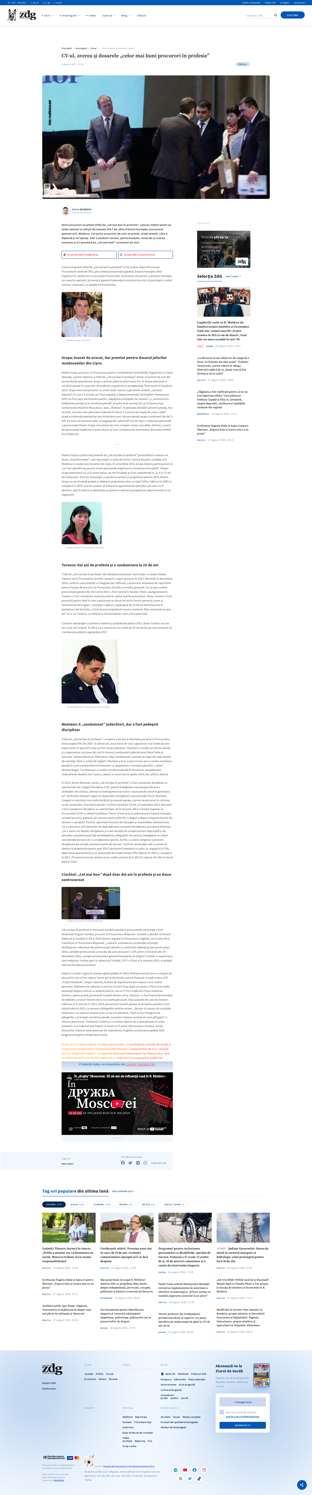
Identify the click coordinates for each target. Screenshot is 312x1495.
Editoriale (180, 1379)
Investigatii (69, 15)
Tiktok (199, 1478)
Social (104, 1328)
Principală (67, 48)
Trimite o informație (251, 2)
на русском (299, 2)
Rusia (77, 1204)
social (184, 1398)
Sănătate (183, 1373)
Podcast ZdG (198, 1373)
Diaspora (166, 1379)
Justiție (88, 1373)
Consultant (167, 1395)
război (126, 1204)
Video (92, 15)
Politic (201, 380)
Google (180, 1478)
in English (284, 2)
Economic (90, 1379)
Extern (102, 1379)
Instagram (204, 1470)
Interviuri (106, 1298)
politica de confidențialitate (242, 1416)
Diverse (113, 1379)
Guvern (54, 1204)
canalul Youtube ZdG (141, 1064)
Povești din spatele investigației (179, 1422)
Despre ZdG (270, 2)
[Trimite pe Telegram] (138, 1162)
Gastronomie (168, 1384)
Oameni (127, 1422)
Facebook (194, 1470)
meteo (148, 1204)
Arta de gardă (187, 1384)
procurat (68, 1163)
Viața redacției (196, 1379)
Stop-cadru (129, 1446)
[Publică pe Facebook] (122, 1162)
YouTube (185, 1470)
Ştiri (47, 15)
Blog (124, 15)
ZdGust (141, 15)
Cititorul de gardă (171, 1389)
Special (107, 15)
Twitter (189, 1478)
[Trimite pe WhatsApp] (145, 1162)
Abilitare (128, 1416)
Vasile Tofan (174, 1204)
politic (174, 1398)
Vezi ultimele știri (122, 1191)
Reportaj (140, 1441)
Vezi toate (232, 276)
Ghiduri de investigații (173, 1427)
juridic (164, 1398)
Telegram (175, 1470)
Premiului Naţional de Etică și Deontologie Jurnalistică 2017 (129, 1466)
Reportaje (203, 414)
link (205, 259)
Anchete (127, 1441)
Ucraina (102, 1204)
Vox (150, 1441)
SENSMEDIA (59, 1480)
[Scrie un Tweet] (130, 1162)
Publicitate (49, 1388)
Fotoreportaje (142, 1422)
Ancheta (165, 1416)
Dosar (94, 48)
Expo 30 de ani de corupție (138, 1432)
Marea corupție (192, 1416)
